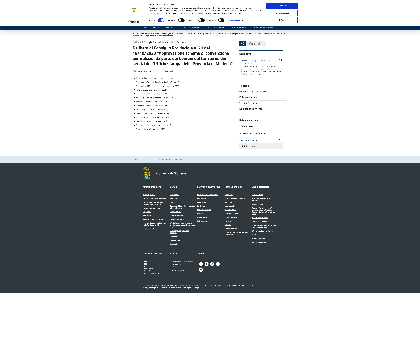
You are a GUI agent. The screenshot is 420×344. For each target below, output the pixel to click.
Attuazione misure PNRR (263, 27)
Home (135, 33)
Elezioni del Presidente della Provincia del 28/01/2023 (153, 203)
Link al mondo (176, 264)
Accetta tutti (282, 6)
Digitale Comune (257, 204)
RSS (173, 266)
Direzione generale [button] (249, 139)
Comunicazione (202, 217)
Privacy (145, 287)
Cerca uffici (174, 236)
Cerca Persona (149, 271)
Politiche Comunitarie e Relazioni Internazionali (236, 233)
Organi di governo (149, 194)
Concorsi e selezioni (204, 209)
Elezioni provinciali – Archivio (153, 208)
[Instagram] (212, 264)
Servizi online (174, 194)
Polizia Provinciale (231, 217)
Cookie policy (153, 287)
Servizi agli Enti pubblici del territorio (179, 232)
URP (171, 202)
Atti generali (147, 212)
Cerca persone (175, 240)
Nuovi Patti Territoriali (260, 221)
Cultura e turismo (231, 228)
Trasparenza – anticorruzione (153, 219)
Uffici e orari (147, 215)
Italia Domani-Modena (260, 218)
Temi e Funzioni (214, 27)
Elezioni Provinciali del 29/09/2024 (155, 198)
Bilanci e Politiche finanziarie (235, 198)
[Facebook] (201, 264)
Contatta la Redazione (152, 273)
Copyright (196, 287)
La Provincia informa (190, 27)
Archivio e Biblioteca (177, 215)
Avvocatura (229, 194)
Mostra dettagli (234, 20)
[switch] (181, 20)
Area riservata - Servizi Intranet (182, 261)
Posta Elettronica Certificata (243, 285)
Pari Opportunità (230, 209)
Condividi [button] (255, 43)
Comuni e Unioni (257, 194)
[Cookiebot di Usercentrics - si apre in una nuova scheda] (134, 21)
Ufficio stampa (202, 221)
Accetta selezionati (282, 13)
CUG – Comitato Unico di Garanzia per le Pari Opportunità (154, 224)
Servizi (169, 27)
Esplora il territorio (258, 238)
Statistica (228, 221)
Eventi (254, 235)
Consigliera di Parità (177, 219)
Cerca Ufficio (148, 268)
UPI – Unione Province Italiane (262, 231)
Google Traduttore (178, 270)
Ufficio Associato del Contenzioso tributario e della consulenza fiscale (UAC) (182, 225)
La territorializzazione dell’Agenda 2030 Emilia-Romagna (264, 226)
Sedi (145, 261)
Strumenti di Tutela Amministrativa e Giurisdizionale (182, 207)
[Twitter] (207, 264)
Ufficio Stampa (248, 146)
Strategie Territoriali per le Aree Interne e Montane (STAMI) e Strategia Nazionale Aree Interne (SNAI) (263, 211)
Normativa (145, 33)
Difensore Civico (175, 212)
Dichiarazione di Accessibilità (170, 287)
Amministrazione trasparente (207, 194)
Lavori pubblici (230, 206)
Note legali (187, 287)
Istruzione (228, 202)
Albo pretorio (201, 198)
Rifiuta (281, 20)
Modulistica (174, 198)
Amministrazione (149, 27)
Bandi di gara (201, 206)
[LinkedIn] (218, 264)
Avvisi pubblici (202, 202)
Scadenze (200, 213)
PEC (145, 264)
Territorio (228, 225)
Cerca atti (173, 244)
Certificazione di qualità (151, 229)
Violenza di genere (231, 213)
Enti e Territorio (237, 27)
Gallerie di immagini (259, 242)
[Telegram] (201, 270)
